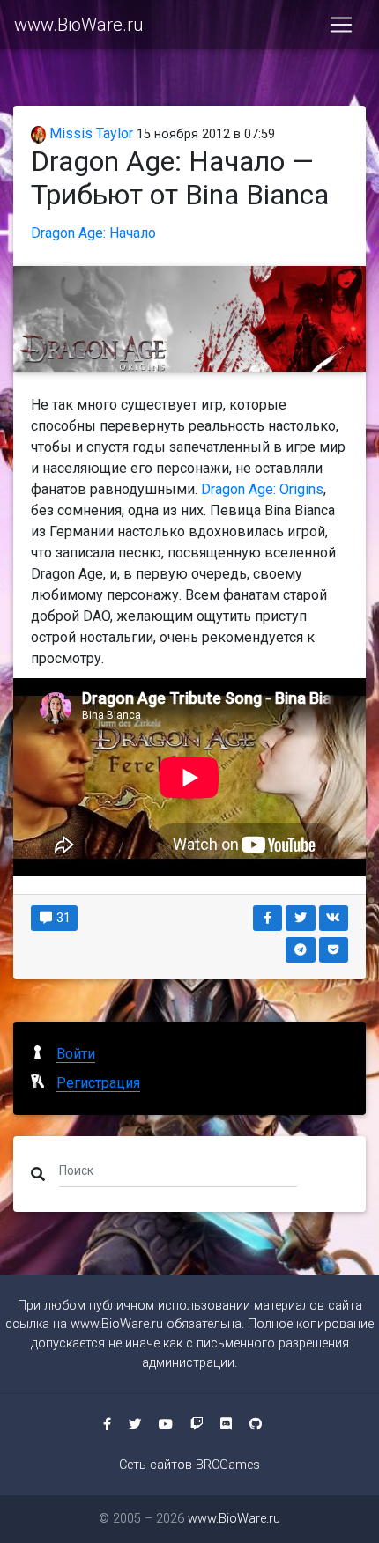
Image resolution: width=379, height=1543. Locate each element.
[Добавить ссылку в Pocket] (334, 950)
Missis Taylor (89, 133)
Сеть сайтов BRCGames (189, 1465)
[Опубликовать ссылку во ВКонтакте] (334, 918)
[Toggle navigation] (341, 24)
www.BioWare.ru (78, 24)
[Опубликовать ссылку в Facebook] (268, 918)
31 (62, 918)
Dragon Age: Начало (93, 233)
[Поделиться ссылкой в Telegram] (301, 950)
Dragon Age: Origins (262, 489)
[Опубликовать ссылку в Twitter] (301, 918)
